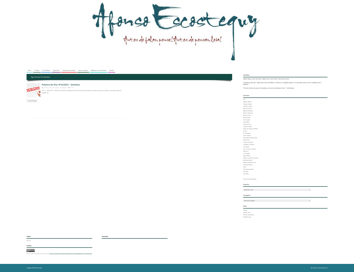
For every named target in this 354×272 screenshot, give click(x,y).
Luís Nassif (246, 147)
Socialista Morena (248, 164)
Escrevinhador (247, 133)
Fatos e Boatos (247, 135)
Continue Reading (32, 100)
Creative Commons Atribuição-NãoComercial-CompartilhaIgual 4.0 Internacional (70, 253)
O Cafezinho (246, 153)
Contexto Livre (247, 124)
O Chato (36, 70)
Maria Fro (245, 151)
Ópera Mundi (246, 155)
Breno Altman (246, 117)
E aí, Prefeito (46, 70)
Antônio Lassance (247, 106)
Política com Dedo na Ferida (250, 158)
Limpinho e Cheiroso (248, 144)
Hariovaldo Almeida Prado (250, 137)
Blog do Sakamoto (248, 113)
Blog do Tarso (247, 115)
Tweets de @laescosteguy (249, 179)
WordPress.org (247, 217)
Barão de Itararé (247, 108)
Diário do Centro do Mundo (250, 128)
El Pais (245, 131)
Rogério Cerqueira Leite (249, 162)
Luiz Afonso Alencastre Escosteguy (51, 87)
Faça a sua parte (83, 70)
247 (244, 99)
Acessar (245, 210)
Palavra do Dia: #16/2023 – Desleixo (61, 84)
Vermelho (245, 171)
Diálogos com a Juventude (98, 70)
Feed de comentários (248, 214)
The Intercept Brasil (248, 169)
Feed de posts (246, 212)
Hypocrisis (56, 70)
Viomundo (246, 173)
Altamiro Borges (247, 104)
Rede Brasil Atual (247, 160)
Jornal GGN (246, 140)
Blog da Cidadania (248, 111)
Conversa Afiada (247, 126)
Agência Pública (247, 101)
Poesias (111, 70)
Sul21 (244, 167)
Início (29, 70)
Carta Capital (246, 120)
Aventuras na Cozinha (69, 70)
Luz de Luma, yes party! (249, 149)
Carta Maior (246, 122)
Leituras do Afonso (248, 142)
